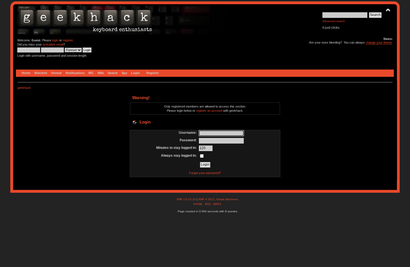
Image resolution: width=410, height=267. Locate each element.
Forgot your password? (205, 173)
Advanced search (333, 21)
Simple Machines (227, 199)
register (68, 40)
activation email (53, 44)
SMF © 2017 (206, 199)
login (55, 40)
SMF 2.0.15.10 (187, 199)
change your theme (379, 42)
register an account (209, 110)
